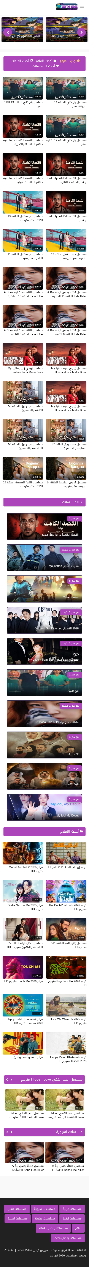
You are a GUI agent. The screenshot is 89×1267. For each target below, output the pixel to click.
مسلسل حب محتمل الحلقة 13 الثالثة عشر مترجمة (25, 218)
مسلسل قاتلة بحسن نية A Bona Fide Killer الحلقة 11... (66, 1167)
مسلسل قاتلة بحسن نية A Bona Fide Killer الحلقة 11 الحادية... (66, 294)
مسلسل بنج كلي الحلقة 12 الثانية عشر (66, 142)
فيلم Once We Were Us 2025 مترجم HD (68, 1021)
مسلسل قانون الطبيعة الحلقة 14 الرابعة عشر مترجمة (66, 484)
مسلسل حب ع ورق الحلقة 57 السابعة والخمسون (69, 446)
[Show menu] (82, 5)
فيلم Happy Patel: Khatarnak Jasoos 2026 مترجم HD (25, 1021)
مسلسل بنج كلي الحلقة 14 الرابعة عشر (70, 104)
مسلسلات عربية (72, 1209)
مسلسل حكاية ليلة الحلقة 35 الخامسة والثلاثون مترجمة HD (25, 945)
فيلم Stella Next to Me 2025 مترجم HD (25, 907)
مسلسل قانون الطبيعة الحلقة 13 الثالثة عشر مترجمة (23, 484)
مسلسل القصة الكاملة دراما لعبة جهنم (66, 218)
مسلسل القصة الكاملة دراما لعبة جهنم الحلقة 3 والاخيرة (23, 142)
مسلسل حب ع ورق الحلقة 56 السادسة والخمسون (25, 446)
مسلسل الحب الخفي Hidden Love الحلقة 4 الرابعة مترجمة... (65, 1115)
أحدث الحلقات (20, 61)
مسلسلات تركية (71, 1218)
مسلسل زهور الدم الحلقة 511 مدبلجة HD (68, 945)
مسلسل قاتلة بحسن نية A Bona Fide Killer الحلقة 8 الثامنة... (23, 332)
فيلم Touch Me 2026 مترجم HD (23, 981)
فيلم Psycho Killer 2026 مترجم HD (67, 983)
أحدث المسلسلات (44, 66)
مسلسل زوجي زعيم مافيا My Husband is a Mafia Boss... (68, 370)
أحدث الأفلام (44, 61)
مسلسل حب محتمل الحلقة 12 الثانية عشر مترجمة (68, 256)
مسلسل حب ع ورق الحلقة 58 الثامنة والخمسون (25, 408)
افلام (78, 1228)
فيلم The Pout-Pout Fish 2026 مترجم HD (67, 907)
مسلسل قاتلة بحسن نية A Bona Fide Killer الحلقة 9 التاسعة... (66, 332)
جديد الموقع (68, 61)
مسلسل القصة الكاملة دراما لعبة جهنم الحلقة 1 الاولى (23, 180)
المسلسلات (71, 502)
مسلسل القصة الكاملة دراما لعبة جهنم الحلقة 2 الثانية (66, 180)
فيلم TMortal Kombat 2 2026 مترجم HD (25, 869)
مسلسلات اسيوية (44, 1209)
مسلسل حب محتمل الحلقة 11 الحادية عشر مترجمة (25, 256)
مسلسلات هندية (45, 1218)
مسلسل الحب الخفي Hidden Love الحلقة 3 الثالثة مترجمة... (25, 1115)
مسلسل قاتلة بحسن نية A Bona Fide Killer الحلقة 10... (26, 1167)
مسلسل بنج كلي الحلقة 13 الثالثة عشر (23, 104)
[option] (66, 29)
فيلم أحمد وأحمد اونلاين (28, 1057)
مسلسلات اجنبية (17, 1218)
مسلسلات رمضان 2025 (67, 1238)
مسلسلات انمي (17, 1209)
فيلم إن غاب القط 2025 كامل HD (66, 867)
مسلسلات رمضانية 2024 (53, 1228)
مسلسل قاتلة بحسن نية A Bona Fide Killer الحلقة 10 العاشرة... (23, 294)
